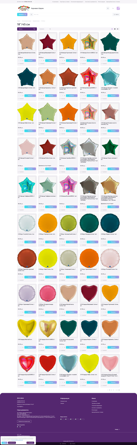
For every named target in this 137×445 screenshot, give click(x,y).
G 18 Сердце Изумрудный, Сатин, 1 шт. (67, 340)
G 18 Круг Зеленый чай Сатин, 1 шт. (68, 234)
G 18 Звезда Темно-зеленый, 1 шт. (109, 158)
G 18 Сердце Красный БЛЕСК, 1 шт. (26, 375)
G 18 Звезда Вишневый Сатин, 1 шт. (47, 53)
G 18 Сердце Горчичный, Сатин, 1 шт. (109, 305)
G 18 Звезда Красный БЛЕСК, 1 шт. (88, 88)
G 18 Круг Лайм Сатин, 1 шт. (46, 269)
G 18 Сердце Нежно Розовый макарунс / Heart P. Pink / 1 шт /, (109, 375)
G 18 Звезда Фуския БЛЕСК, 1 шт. (68, 196)
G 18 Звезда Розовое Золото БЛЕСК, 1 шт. (88, 123)
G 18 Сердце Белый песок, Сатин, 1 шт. (67, 305)
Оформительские (36, 21)
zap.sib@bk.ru (20, 406)
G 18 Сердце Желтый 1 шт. (25, 339)
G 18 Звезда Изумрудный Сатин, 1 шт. (110, 53)
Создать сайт (65, 441)
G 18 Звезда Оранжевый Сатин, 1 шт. (68, 123)
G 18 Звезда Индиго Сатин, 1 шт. (26, 88)
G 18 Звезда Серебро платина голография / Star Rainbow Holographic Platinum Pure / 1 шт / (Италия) (89, 160)
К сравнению (21, 63)
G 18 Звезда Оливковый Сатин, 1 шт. (47, 123)
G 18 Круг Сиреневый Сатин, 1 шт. (26, 305)
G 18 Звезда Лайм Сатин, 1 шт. (26, 123)
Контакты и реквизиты (91, 1)
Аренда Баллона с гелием (113, 1)
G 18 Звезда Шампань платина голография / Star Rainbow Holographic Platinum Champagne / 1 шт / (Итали (109, 198)
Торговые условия (64, 1)
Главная (18, 21)
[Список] (115, 29)
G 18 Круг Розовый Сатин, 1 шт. (109, 269)
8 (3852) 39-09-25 (28, 1)
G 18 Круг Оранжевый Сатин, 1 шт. (88, 269)
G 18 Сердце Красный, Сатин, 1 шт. (47, 375)
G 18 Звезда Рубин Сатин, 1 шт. (47, 158)
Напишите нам (63, 401)
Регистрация (101, 1)
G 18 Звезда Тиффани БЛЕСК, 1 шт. (26, 196)
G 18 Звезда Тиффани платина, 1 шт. (47, 196)
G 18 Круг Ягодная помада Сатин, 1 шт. (46, 305)
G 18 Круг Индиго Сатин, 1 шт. (109, 234)
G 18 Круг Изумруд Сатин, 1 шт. (88, 234)
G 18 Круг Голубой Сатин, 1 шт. (26, 234)
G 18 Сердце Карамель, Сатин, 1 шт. (110, 340)
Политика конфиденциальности (23, 435)
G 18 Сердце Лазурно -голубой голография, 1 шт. (68, 375)
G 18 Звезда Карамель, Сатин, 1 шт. (47, 88)
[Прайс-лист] (117, 29)
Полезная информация (77, 1)
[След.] (117, 390)
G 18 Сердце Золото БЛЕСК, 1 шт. (47, 340)
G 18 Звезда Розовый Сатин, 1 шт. (26, 158)
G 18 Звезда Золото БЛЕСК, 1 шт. (89, 52)
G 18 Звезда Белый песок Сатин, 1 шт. (27, 53)
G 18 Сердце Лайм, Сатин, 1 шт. (88, 374)
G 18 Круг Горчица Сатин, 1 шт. (47, 234)
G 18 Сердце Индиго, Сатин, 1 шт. (88, 340)
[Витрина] (112, 29)
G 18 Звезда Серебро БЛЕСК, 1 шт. (68, 158)
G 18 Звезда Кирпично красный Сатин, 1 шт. (68, 88)
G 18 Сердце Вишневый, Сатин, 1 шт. (89, 305)
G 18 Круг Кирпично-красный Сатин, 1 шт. (26, 269)
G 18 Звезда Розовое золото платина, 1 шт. (109, 123)
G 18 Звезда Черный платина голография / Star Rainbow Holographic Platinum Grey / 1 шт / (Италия (89, 198)
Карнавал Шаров (37, 8)
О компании (55, 1)
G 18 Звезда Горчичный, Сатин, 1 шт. (68, 53)
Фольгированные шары (26, 21)
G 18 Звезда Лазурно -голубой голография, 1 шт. (109, 88)
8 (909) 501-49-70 (21, 402)
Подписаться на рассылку (24, 421)
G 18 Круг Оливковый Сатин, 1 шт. (68, 269)
